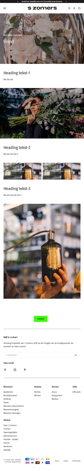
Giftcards (76, 392)
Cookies (65, 461)
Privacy (57, 461)
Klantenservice (10, 436)
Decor (54, 392)
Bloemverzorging (11, 409)
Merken (37, 395)
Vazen (6, 402)
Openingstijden (10, 432)
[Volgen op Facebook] (5, 369)
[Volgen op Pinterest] (24, 369)
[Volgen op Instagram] (14, 369)
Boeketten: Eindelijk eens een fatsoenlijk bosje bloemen (42, 1)
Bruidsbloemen (10, 395)
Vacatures (8, 446)
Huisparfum (57, 395)
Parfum (37, 392)
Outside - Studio (11, 439)
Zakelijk (7, 450)
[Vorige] (17, 1)
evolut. (9, 462)
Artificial (7, 399)
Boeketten (8, 392)
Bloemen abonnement (14, 406)
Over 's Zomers (10, 425)
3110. (19, 462)
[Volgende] (66, 1)
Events (7, 443)
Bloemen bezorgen (12, 413)
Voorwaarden (76, 461)
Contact (7, 429)
